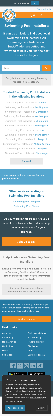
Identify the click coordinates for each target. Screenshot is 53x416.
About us (6, 333)
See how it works (26, 318)
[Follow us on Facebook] (13, 366)
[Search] (46, 68)
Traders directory (36, 341)
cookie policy (36, 397)
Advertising (7, 337)
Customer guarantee (38, 354)
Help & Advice (9, 341)
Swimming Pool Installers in (26, 102)
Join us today (26, 241)
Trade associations (37, 333)
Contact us (7, 346)
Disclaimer (33, 346)
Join (34, 3)
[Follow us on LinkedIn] (33, 366)
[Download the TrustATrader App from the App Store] (36, 374)
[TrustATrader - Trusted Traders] (9, 13)
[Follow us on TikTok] (40, 366)
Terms (31, 350)
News (5, 350)
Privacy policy (34, 337)
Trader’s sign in (44, 9)
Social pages (8, 354)
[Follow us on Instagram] (26, 366)
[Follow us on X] (20, 366)
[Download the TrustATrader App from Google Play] (17, 374)
